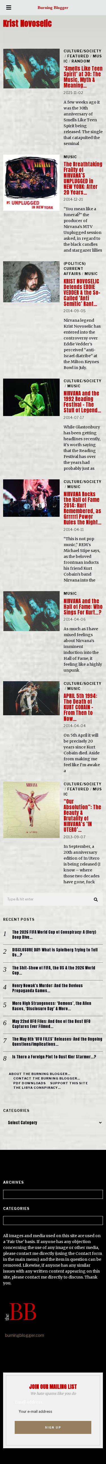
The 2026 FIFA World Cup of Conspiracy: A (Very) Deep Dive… (54, 935)
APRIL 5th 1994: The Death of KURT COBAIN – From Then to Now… (80, 707)
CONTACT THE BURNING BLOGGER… (46, 1078)
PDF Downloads (29, 1083)
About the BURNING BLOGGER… (40, 1074)
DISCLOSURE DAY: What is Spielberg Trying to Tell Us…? (55, 952)
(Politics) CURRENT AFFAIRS (75, 268)
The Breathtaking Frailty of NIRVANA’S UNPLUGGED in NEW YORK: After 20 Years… (83, 178)
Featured (78, 56)
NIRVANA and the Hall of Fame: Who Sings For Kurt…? (83, 606)
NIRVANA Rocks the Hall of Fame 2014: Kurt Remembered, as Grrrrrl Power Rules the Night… (82, 508)
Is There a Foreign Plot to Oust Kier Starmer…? (54, 1057)
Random (81, 61)
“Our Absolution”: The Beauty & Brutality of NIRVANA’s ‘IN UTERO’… (82, 815)
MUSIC (70, 157)
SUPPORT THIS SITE (69, 1083)
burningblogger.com (24, 1335)
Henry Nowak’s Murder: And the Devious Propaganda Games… (47, 988)
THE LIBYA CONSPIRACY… (37, 1088)
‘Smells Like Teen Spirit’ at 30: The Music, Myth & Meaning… (83, 77)
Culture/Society (82, 51)
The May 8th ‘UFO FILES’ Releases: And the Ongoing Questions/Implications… (57, 1042)
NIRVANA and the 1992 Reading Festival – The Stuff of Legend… (82, 402)
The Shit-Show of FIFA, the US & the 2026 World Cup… (53, 970)
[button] (96, 899)
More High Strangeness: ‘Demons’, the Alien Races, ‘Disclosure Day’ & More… (51, 1006)
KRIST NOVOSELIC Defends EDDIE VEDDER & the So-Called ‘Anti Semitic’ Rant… (82, 293)
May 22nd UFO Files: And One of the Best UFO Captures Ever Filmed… (51, 1024)
